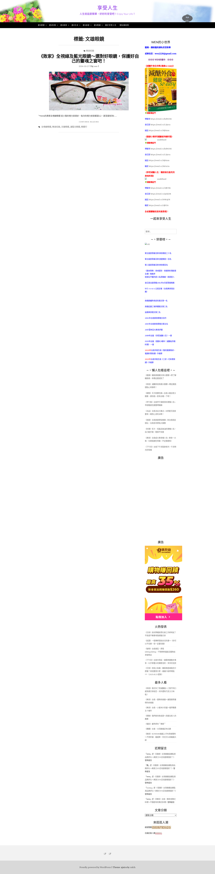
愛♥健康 (41, 25)
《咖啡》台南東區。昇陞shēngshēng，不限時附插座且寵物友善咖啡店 (160, 652)
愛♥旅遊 (86, 25)
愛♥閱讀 (97, 25)
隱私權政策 (124, 25)
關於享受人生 (110, 25)
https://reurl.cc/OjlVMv (160, 188)
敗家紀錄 (90, 50)
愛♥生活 (75, 25)
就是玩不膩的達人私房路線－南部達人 (159, 277)
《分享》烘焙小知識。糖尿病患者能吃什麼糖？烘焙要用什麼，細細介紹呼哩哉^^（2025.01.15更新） (160, 671)
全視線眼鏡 (46, 126)
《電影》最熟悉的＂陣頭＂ (155, 724)
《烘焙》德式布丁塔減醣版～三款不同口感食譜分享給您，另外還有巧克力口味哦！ (160, 691)
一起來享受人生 (160, 218)
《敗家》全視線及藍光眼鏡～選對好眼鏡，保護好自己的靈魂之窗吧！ (89, 58)
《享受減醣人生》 (161, 335)
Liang (149, 788)
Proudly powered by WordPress (95, 867)
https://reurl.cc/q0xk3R (160, 194)
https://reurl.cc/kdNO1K (161, 119)
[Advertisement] (163, 498)
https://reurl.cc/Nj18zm (159, 130)
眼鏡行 (84, 126)
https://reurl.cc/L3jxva (160, 125)
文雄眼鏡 (65, 126)
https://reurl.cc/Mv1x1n (159, 166)
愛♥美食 (63, 25)
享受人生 (107, 8)
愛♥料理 (52, 25)
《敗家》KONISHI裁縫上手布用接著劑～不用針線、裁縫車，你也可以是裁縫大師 (160, 737)
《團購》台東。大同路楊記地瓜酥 (158, 729)
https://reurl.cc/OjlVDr (159, 205)
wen (95, 66)
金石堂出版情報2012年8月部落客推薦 (159, 283)
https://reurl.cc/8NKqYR (159, 199)
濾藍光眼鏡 (75, 126)
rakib (132, 867)
